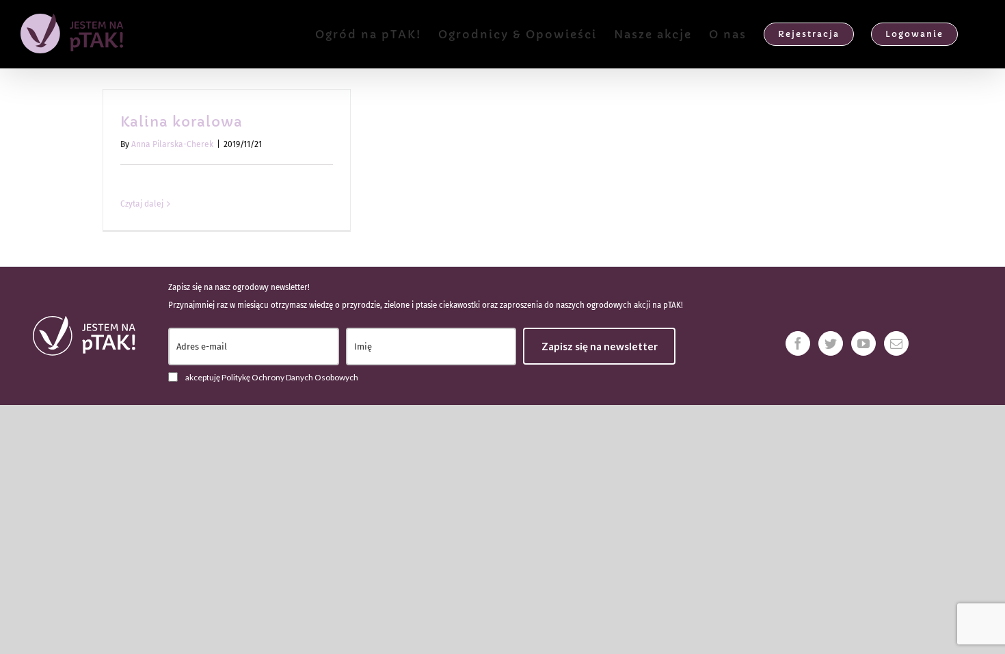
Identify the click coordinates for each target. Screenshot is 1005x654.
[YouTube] (863, 343)
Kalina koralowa (181, 122)
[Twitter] (830, 343)
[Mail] (896, 343)
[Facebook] (798, 343)
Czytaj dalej (141, 204)
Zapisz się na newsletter (599, 346)
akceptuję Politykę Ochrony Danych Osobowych (271, 377)
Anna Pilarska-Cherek (172, 144)
